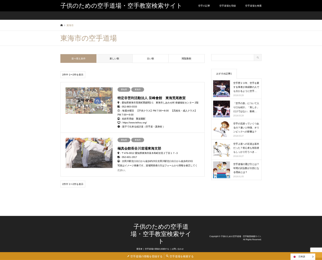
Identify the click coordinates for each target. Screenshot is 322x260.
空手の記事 (204, 5)
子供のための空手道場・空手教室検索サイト (161, 233)
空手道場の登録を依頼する (157, 249)
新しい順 (114, 58)
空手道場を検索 (253, 5)
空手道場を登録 (227, 5)
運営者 (139, 249)
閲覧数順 (186, 58)
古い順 (150, 58)
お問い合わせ (178, 249)
